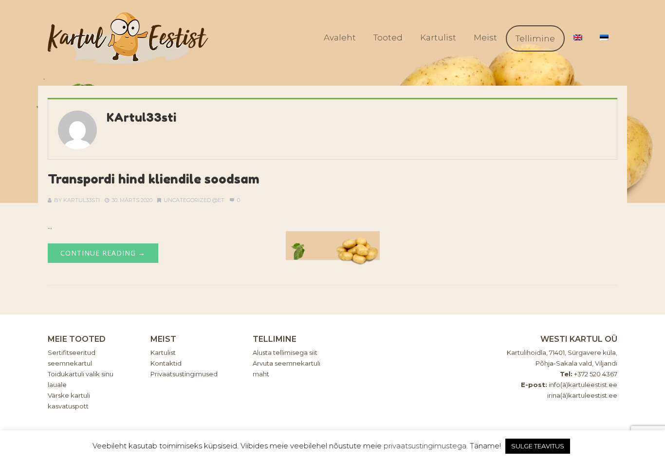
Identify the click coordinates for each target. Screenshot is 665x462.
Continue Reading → (103, 253)
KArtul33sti (141, 118)
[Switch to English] (578, 37)
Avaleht (340, 37)
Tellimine (535, 38)
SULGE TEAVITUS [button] (537, 446)
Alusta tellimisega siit (285, 352)
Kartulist (438, 37)
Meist (485, 37)
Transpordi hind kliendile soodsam (153, 178)
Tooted (388, 37)
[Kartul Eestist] (128, 38)
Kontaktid (166, 363)
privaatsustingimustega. (426, 445)
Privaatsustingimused (184, 374)
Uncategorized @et (194, 200)
